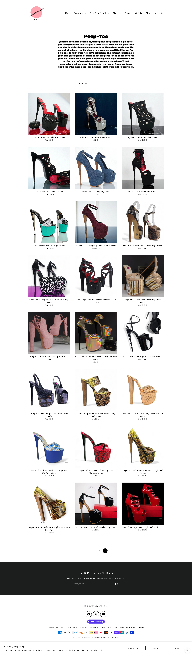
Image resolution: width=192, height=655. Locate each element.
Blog (148, 13)
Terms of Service (118, 627)
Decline (177, 648)
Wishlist (138, 13)
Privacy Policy (106, 627)
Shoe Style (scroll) (98, 13)
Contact (128, 13)
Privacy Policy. (100, 650)
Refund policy (130, 627)
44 (99, 551)
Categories (79, 13)
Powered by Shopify (113, 637)
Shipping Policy (94, 627)
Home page (140, 627)
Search (62, 627)
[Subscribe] (116, 584)
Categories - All (53, 627)
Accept (155, 648)
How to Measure (71, 627)
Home (68, 13)
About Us (117, 13)
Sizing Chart (83, 627)
